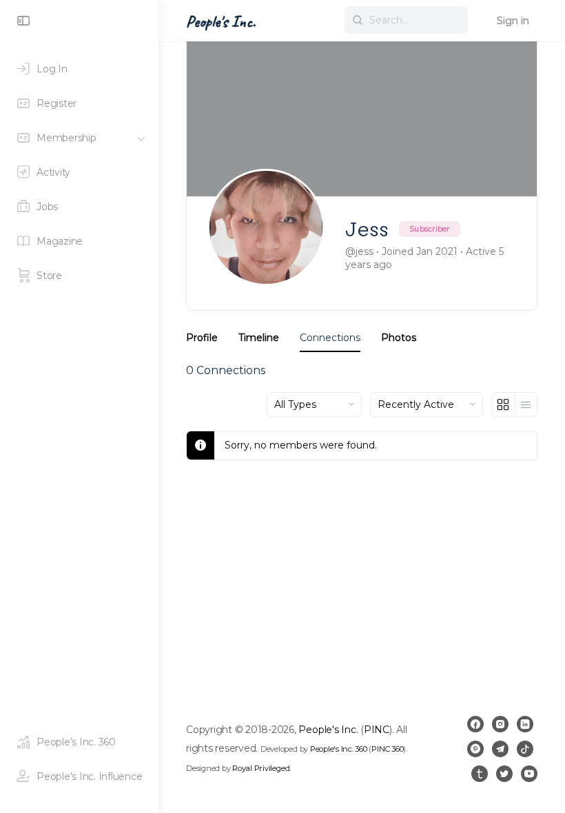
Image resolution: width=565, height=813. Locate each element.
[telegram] (500, 749)
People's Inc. (221, 21)
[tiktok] (525, 749)
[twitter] (504, 773)
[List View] (526, 404)
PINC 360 (387, 749)
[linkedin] (525, 724)
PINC (376, 729)
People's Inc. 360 (338, 749)
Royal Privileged (260, 768)
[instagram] (500, 724)
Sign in (513, 20)
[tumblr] (479, 773)
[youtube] (529, 773)
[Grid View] (503, 404)
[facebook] (475, 724)
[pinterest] (475, 749)
